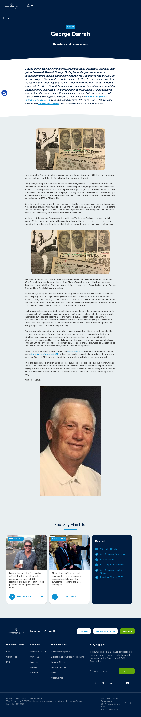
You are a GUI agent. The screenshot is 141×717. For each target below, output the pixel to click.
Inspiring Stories (58, 667)
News (53, 673)
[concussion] (13, 6)
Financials (34, 662)
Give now (127, 631)
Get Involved (57, 678)
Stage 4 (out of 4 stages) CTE (44, 354)
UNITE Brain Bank (48, 104)
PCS (8, 662)
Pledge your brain (105, 631)
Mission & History (38, 652)
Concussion (11, 657)
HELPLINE (84, 631)
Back (8, 18)
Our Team (34, 657)
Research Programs (60, 652)
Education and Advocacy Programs (67, 657)
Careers (33, 667)
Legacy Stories (58, 662)
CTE (8, 652)
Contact (34, 673)
